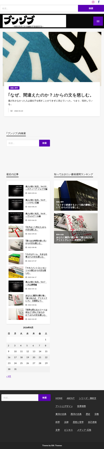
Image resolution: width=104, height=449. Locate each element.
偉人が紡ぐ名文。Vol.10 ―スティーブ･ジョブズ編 (36, 187)
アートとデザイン (64, 406)
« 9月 (8, 376)
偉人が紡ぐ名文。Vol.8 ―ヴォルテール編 (36, 214)
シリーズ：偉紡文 (87, 398)
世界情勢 (81, 406)
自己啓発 (92, 422)
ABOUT (71, 398)
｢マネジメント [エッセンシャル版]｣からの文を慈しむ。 (35, 270)
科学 (58, 422)
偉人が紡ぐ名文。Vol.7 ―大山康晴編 (36, 283)
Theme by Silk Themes (52, 445)
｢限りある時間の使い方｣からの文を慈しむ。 (35, 241)
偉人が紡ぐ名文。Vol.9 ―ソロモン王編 (36, 201)
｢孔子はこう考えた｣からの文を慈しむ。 (35, 228)
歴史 (88, 414)
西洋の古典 (76, 414)
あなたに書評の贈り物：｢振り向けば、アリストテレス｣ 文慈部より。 (36, 298)
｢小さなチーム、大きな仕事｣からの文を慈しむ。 (36, 255)
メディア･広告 (84, 430)
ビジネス (68, 430)
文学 (58, 430)
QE (11, 111)
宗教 (97, 414)
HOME (59, 398)
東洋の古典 (61, 414)
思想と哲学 (14, 88)
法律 (66, 422)
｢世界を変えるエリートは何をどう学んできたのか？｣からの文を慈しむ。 (36, 312)
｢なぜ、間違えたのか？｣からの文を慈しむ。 (51, 94)
